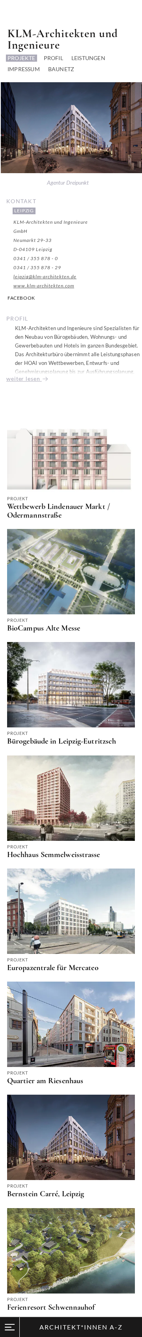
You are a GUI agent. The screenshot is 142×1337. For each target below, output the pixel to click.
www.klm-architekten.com (43, 286)
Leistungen (88, 58)
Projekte (21, 58)
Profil (53, 58)
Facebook (21, 298)
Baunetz (61, 69)
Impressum (23, 69)
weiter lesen (24, 378)
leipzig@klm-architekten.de (45, 276)
